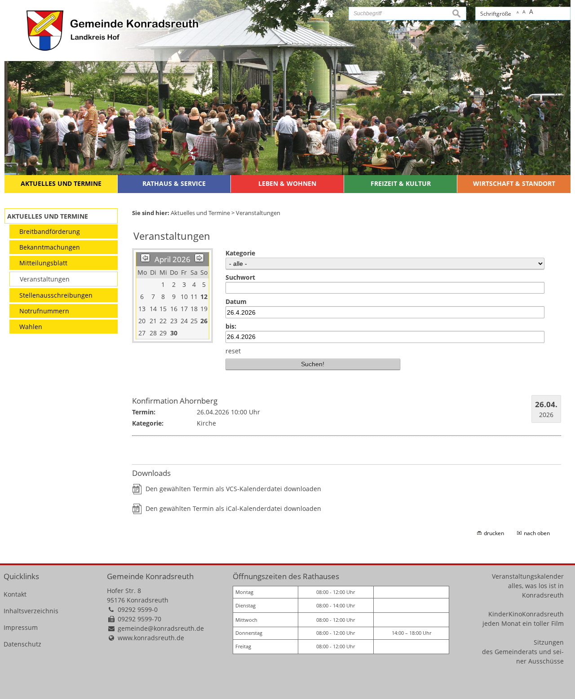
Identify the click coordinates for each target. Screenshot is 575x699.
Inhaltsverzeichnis (31, 611)
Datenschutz (22, 644)
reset (233, 351)
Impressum (21, 627)
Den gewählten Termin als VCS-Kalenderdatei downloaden (233, 488)
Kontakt (15, 594)
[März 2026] (145, 259)
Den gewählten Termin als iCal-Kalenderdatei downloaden (233, 508)
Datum (236, 301)
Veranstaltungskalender (528, 576)
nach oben (537, 533)
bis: (231, 326)
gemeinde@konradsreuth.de (161, 628)
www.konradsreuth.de (151, 637)
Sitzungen (549, 642)
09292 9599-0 (138, 609)
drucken (494, 533)
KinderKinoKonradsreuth (526, 614)
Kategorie (240, 253)
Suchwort (240, 277)
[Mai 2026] (199, 259)
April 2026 (172, 259)
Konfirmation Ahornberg (174, 401)
